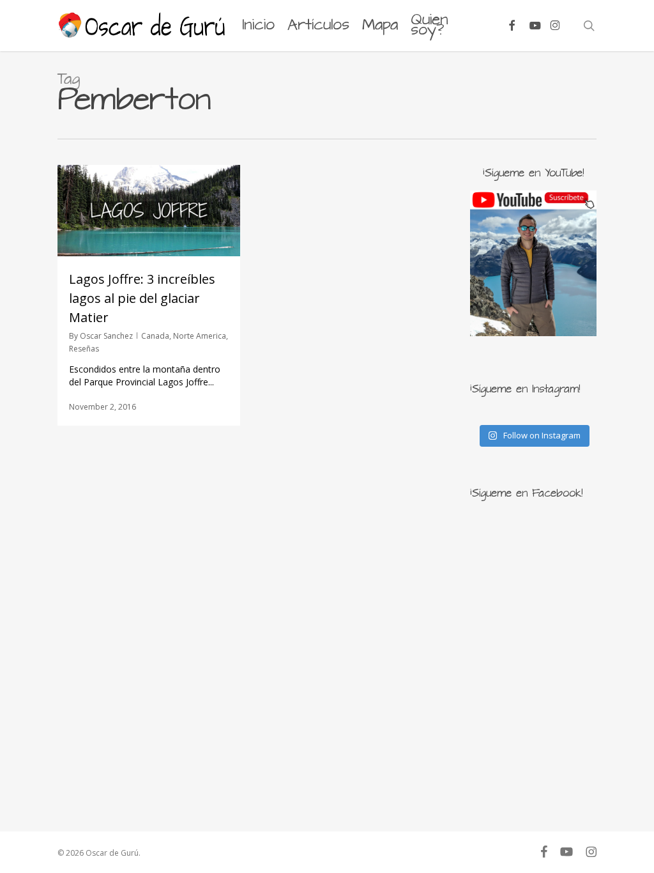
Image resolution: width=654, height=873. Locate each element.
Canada (155, 335)
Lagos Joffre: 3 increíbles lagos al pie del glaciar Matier (142, 298)
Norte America (199, 335)
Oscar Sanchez (106, 335)
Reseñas (84, 348)
